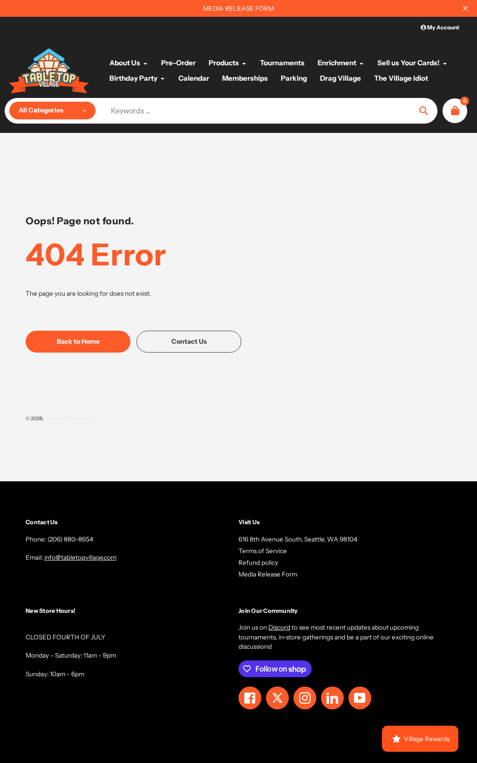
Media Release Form (267, 574)
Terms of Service (262, 551)
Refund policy (258, 562)
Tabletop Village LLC (69, 419)
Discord (279, 627)
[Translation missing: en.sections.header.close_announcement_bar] (465, 8)
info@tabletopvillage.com (80, 557)
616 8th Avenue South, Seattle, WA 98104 (297, 539)
